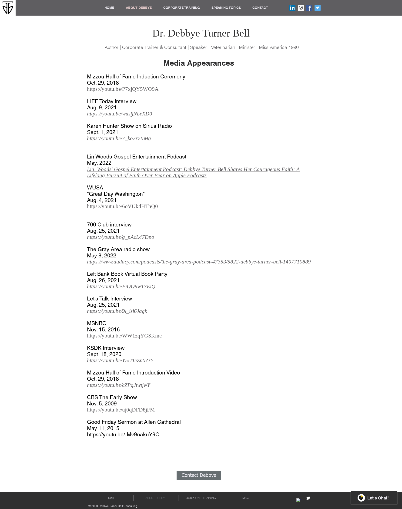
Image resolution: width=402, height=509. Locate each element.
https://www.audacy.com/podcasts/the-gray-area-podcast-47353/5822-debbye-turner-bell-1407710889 (199, 262)
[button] (181, 7)
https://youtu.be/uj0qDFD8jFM (121, 410)
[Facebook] (309, 8)
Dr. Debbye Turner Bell (201, 33)
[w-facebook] (298, 500)
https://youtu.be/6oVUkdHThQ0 (123, 206)
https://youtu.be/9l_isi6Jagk (117, 311)
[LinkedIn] (292, 8)
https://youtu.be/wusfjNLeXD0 (120, 114)
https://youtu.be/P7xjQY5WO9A (123, 89)
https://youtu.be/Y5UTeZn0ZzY (120, 360)
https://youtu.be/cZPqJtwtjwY (118, 385)
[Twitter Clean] (308, 498)
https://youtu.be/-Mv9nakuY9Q (124, 434)
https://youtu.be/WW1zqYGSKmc (124, 336)
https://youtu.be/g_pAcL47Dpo (120, 237)
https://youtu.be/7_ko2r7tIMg (119, 138)
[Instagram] (301, 8)
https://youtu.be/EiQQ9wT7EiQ (122, 286)
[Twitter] (318, 8)
